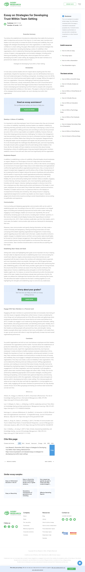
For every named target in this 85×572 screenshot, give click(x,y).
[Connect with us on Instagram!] (9, 526)
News (24, 519)
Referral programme (28, 528)
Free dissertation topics (69, 65)
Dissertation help (46, 535)
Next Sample (48, 461)
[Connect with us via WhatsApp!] (63, 519)
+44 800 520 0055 (67, 516)
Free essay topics (67, 56)
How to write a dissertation (70, 60)
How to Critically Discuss (69, 98)
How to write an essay (68, 51)
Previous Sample (11, 461)
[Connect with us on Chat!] (74, 519)
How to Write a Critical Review (71, 131)
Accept (71, 569)
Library (44, 519)
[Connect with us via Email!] (70, 519)
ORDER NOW (70, 4)
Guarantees (26, 525)
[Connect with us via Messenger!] (67, 519)
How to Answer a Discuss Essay (71, 136)
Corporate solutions (28, 532)
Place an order (29, 110)
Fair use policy (27, 522)
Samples (44, 538)
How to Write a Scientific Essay (71, 79)
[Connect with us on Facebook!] (5, 526)
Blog (43, 516)
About (25, 516)
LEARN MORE (29, 299)
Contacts (25, 535)
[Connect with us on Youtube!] (16, 526)
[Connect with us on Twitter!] (13, 526)
